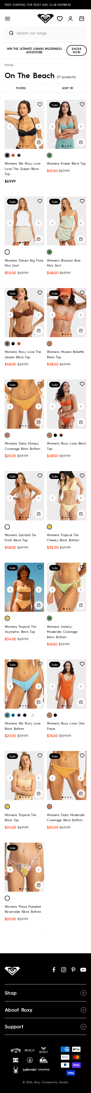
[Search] (9, 33)
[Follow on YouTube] (83, 970)
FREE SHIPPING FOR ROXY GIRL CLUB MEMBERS (38, 5)
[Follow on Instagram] (63, 970)
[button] (7, 18)
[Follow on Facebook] (54, 970)
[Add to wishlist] (40, 104)
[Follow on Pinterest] (73, 970)
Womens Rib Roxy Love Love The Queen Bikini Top (23, 168)
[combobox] (50, 33)
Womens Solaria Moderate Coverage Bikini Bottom (62, 631)
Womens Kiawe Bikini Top (66, 163)
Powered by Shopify (55, 1082)
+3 (32, 715)
